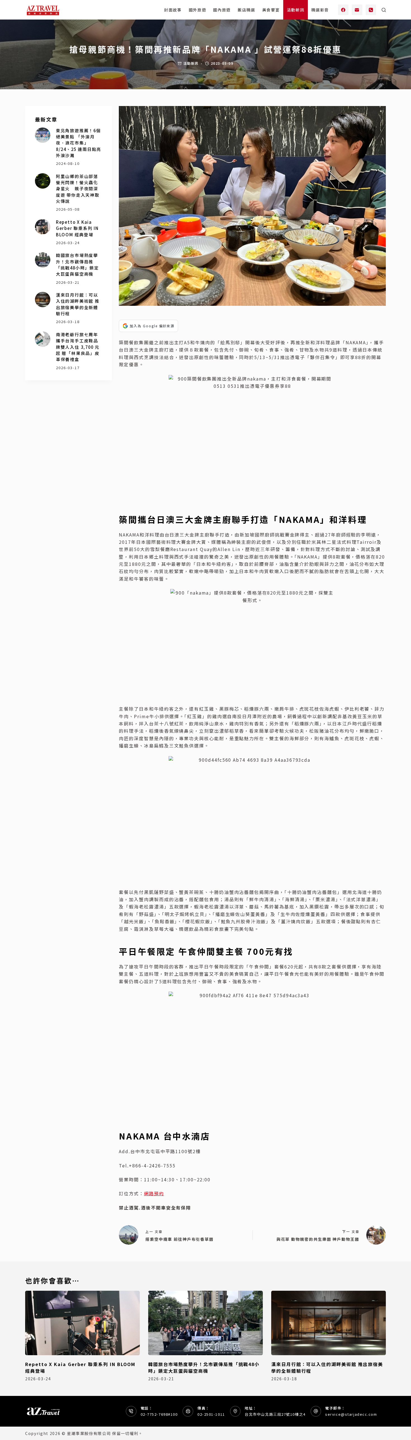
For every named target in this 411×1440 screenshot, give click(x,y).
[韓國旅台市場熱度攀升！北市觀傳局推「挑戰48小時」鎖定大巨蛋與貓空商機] (42, 260)
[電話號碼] (371, 9)
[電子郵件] (357, 9)
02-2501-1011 (211, 1414)
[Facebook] (343, 9)
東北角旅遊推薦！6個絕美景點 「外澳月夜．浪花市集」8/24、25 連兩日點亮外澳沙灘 (78, 143)
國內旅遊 (222, 10)
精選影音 (320, 10)
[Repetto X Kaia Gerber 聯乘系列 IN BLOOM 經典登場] (42, 226)
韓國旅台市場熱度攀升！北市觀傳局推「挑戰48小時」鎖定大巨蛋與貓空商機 (77, 264)
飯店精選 (246, 10)
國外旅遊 (197, 10)
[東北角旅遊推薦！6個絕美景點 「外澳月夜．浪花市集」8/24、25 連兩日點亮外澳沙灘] (42, 135)
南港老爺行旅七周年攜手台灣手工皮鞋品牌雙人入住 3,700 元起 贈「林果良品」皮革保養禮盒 (78, 346)
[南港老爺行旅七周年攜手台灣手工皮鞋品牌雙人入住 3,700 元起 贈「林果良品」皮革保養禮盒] (42, 339)
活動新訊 (295, 10)
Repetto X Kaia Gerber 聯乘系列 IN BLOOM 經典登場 (77, 228)
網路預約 (154, 1193)
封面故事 (173, 10)
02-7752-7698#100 (159, 1414)
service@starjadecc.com (351, 1414)
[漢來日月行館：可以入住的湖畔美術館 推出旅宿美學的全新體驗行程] (42, 299)
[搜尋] (384, 10)
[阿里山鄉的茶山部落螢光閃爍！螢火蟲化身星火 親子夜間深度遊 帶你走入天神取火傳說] (42, 181)
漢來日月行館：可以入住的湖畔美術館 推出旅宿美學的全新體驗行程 (78, 304)
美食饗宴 (271, 10)
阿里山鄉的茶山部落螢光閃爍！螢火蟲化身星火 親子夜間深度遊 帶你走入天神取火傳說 (78, 188)
